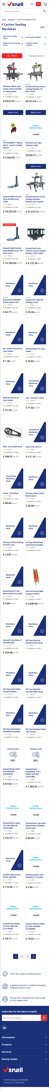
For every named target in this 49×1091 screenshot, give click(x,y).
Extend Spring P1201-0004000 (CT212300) (35, 876)
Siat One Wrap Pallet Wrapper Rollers (34, 592)
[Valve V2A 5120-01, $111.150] (36, 432)
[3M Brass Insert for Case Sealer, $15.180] (13, 383)
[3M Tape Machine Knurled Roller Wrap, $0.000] (36, 626)
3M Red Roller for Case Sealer (35, 350)
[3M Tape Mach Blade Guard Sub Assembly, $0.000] (36, 528)
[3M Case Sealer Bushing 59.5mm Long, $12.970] (13, 528)
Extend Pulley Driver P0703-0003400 (12, 876)
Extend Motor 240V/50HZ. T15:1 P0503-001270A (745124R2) (33, 773)
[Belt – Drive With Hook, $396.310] (13, 432)
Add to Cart (13, 112)
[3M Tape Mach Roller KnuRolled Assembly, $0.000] (13, 714)
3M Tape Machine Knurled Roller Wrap (34, 641)
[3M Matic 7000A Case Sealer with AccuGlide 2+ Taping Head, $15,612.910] (13, 72)
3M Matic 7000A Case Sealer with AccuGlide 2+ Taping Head (12, 88)
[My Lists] (31, 5)
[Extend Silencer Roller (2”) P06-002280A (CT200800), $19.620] (36, 909)
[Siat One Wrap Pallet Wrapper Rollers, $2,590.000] (36, 577)
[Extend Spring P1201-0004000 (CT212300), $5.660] (36, 860)
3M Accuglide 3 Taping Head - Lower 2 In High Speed (12, 145)
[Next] (33, 956)
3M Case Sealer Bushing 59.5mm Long (13, 543)
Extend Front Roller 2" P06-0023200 (12, 641)
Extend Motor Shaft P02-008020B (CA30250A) (11, 771)
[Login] (38, 4)
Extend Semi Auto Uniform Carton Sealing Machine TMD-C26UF (35, 250)
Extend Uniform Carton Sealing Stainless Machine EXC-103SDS (35, 199)
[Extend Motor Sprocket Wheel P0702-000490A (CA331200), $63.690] (36, 808)
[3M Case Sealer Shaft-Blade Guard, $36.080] (36, 479)
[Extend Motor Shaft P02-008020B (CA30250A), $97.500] (13, 754)
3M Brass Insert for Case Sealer (11, 399)
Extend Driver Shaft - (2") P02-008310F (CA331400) (12, 825)
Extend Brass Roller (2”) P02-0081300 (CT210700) (11, 926)
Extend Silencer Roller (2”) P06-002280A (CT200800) (35, 926)
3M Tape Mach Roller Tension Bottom (12, 690)
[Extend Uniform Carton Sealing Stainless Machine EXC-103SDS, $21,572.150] (36, 182)
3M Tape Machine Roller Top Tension (36, 730)
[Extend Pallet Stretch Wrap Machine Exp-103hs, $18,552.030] (13, 182)
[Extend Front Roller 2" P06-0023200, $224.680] (13, 626)
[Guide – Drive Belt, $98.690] (13, 479)
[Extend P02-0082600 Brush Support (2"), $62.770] (13, 285)
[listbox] (37, 55)
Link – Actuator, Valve (35, 398)
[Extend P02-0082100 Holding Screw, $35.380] (36, 285)
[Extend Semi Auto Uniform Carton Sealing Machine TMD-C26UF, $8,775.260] (36, 233)
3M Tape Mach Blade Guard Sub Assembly (34, 543)
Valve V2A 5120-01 (33, 447)
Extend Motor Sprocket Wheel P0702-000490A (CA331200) (36, 825)
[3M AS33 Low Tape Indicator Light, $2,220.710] (36, 128)
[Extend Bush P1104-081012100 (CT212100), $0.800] (13, 577)
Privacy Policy (19, 1083)
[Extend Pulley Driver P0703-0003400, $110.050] (13, 860)
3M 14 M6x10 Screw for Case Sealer (12, 350)
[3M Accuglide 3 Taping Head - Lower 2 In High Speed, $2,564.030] (13, 128)
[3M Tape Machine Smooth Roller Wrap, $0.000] (36, 674)
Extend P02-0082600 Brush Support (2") (11, 301)
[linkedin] (4, 1027)
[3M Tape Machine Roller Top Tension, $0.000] (36, 714)
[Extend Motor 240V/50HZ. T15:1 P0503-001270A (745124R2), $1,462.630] (36, 754)
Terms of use (8, 1083)
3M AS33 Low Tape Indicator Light (34, 144)
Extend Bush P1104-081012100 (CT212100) (12, 592)
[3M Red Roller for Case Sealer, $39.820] (36, 334)
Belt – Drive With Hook (12, 447)
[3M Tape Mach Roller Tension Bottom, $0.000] (13, 674)
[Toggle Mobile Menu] (3, 4)
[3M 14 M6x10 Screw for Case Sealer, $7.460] (13, 334)
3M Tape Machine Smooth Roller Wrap (34, 690)
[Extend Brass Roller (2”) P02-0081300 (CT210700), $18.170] (13, 909)
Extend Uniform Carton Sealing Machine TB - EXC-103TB (35, 89)
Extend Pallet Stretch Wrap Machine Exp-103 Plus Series (12, 250)
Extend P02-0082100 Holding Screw (34, 301)
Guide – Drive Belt (10, 493)
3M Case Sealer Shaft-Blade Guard (35, 494)
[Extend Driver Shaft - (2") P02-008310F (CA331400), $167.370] (13, 808)
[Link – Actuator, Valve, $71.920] (36, 383)
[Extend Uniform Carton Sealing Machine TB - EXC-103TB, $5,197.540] (36, 72)
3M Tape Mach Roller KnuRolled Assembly (12, 730)
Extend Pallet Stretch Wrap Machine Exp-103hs (12, 199)
